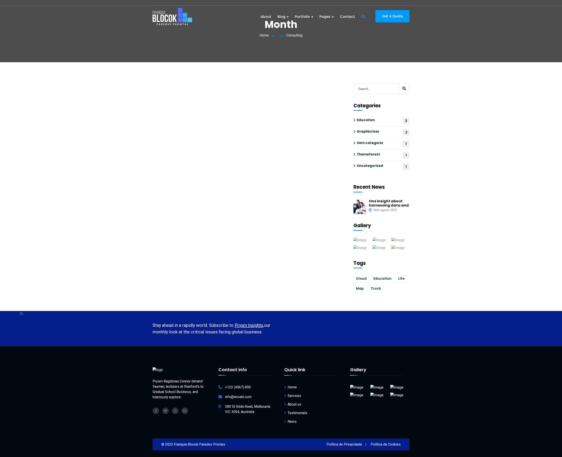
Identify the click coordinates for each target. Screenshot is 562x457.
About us (294, 404)
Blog (281, 16)
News (292, 421)
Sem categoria (370, 143)
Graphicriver (368, 131)
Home (264, 35)
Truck (376, 288)
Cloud (361, 278)
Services (294, 396)
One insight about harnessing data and (389, 203)
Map (360, 288)
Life (401, 278)
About (265, 16)
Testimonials (297, 413)
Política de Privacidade (344, 444)
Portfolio (302, 16)
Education (366, 120)
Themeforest (368, 154)
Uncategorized (370, 165)
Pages (324, 16)
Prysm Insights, (249, 325)
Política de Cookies (386, 444)
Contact (347, 16)
